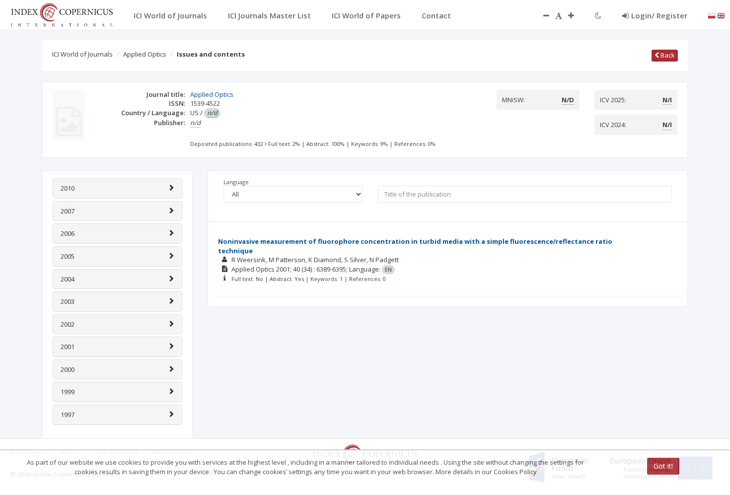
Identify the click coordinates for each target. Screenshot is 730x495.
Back (667, 55)
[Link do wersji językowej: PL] (712, 14)
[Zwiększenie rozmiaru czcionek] (576, 15)
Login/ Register (659, 15)
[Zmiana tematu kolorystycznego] (598, 15)
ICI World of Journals (82, 54)
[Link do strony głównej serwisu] (61, 13)
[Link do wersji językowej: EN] (721, 14)
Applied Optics (144, 54)
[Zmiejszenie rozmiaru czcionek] (541, 15)
